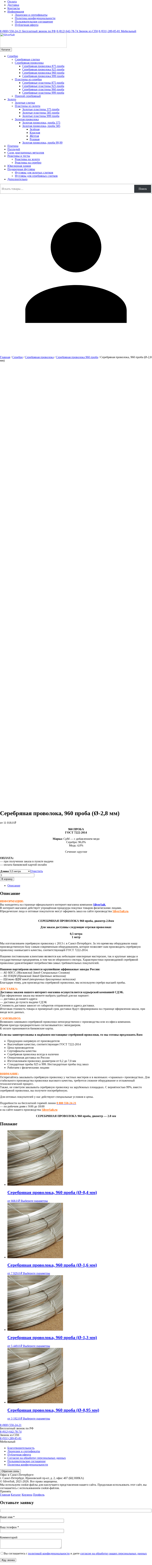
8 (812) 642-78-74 (77, 31)
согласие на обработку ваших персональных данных (113, 1553)
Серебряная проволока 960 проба (77, 357)
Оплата (12, 1)
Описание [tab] (13, 885)
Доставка (13, 4)
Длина (4, 871)
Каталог (5, 49)
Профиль (38, 1494)
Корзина (27, 1494)
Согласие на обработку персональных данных (36, 1457)
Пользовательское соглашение (34, 21)
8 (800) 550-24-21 (28, 31)
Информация (15, 11)
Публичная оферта (26, 24)
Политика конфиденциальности (35, 18)
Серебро (17, 357)
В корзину (7, 879)
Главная (5, 357)
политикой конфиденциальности (49, 1553)
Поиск (143, 188)
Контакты (13, 8)
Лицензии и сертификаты (31, 14)
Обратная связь (10, 1471)
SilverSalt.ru (120, 911)
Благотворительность (20, 1447)
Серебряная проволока (39, 357)
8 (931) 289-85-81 (117, 31)
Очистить (37, 871)
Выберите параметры (34, 1200)
